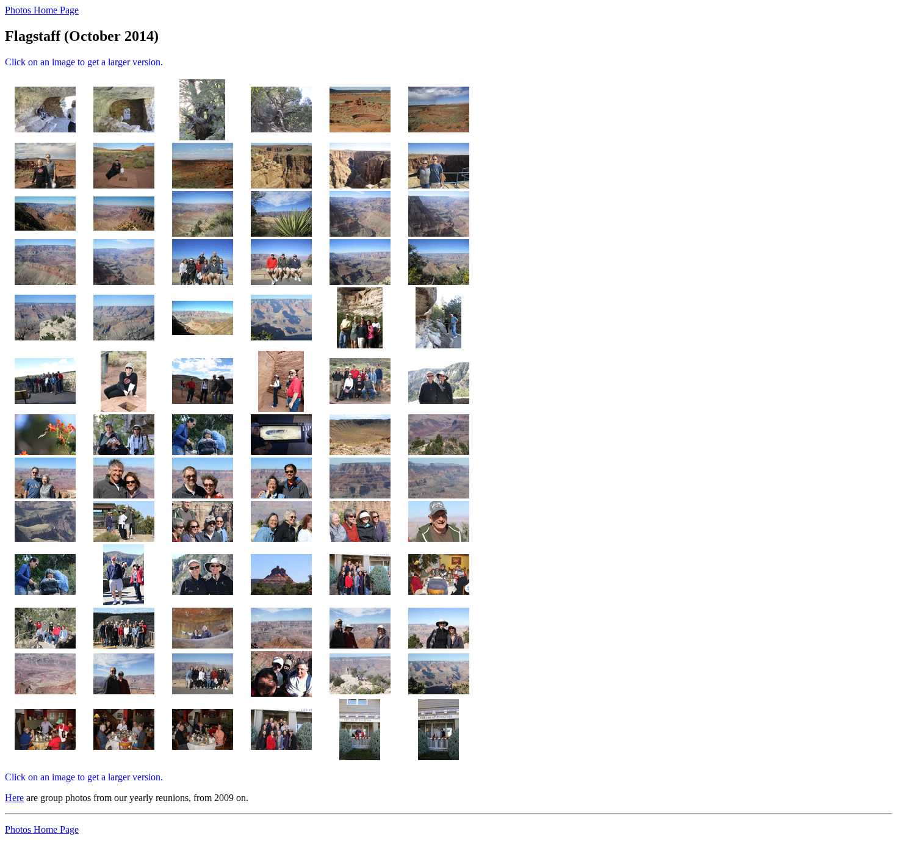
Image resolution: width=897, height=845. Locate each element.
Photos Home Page (42, 10)
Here (14, 798)
